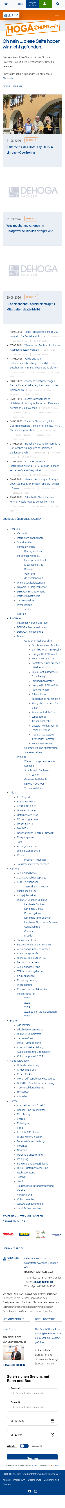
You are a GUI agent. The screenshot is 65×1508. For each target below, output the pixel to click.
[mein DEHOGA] (45, 4)
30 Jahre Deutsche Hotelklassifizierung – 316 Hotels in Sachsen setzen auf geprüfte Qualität (34, 466)
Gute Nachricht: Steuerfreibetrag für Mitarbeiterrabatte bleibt (30, 306)
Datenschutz (34, 1479)
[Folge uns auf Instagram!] (35, 1491)
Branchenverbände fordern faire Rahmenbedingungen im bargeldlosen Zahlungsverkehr (35, 448)
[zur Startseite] (11, 15)
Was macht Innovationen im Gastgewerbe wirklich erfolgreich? (29, 228)
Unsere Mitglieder (44, 412)
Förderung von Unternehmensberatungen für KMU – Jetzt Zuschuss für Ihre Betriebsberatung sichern (34, 363)
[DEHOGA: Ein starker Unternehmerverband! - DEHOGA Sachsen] (11, 1258)
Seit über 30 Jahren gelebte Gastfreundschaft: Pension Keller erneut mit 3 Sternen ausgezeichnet (35, 426)
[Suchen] (58, 4)
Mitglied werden (32, 3)
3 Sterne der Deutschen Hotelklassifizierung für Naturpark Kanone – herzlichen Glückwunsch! (34, 403)
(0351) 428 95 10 (43, 1282)
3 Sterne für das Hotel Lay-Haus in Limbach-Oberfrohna (29, 149)
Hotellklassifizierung (22, 412)
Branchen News (20, 341)
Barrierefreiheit (51, 1479)
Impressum (19, 1479)
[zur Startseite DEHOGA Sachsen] (6, 4)
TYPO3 (56, 1465)
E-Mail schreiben (14, 1365)
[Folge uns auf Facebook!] (29, 1491)
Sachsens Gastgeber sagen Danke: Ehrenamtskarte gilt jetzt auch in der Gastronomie (34, 385)
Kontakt (6, 1479)
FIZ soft (35, 1465)
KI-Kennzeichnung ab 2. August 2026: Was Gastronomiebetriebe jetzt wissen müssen (35, 484)
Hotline (20, 4)
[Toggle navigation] (57, 15)
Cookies (7, 1484)
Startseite (8, 78)
